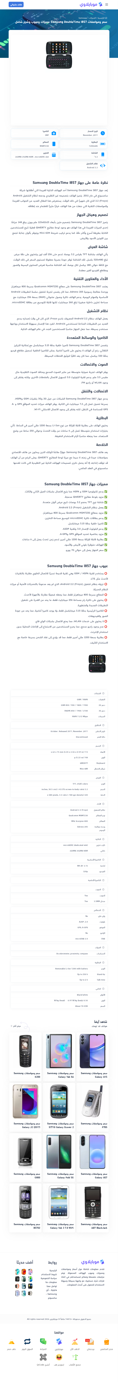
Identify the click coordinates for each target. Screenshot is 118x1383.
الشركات (92, 17)
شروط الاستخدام (49, 1274)
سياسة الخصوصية (49, 1278)
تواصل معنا (52, 1286)
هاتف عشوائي (16, 4)
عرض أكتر (17, 1025)
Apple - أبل (51, 1289)
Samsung (83, 17)
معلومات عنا (51, 1281)
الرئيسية (101, 17)
